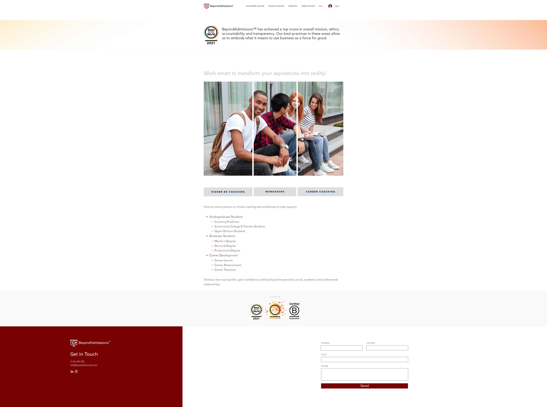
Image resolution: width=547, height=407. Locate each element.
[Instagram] (76, 371)
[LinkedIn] (72, 371)
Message (324, 366)
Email (323, 355)
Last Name (371, 343)
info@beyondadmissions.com (83, 365)
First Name (325, 343)
